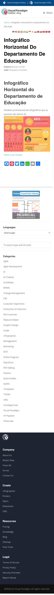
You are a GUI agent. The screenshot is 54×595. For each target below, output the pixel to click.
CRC (5, 298)
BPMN (6, 287)
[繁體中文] (49, 32)
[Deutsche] (13, 32)
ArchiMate (8, 282)
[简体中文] (46, 32)
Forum (6, 470)
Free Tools (8, 547)
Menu (49, 12)
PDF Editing (9, 367)
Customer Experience (13, 303)
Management (10, 341)
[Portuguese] (38, 32)
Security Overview (11, 572)
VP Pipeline (8, 415)
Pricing (6, 526)
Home (6, 22)
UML (5, 399)
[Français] (24, 32)
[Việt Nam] (43, 32)
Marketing (8, 346)
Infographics (13, 70)
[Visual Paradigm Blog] (14, 13)
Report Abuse (9, 577)
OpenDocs (8, 362)
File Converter (10, 314)
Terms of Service (11, 562)
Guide (6, 330)
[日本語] (32, 32)
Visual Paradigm (11, 410)
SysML (6, 383)
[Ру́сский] (41, 32)
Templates (23, 70)
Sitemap (7, 542)
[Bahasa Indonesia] (30, 32)
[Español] (19, 32)
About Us (7, 455)
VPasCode (8, 421)
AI (4, 271)
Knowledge (8, 531)
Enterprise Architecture (14, 309)
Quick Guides (9, 378)
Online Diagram (11, 357)
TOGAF (6, 394)
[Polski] (35, 32)
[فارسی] (21, 32)
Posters (7, 373)
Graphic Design (10, 325)
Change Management (14, 293)
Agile (5, 261)
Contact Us (8, 475)
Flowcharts (8, 506)
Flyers (5, 501)
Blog (5, 536)
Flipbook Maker (11, 319)
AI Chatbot (8, 277)
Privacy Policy (9, 567)
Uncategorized (10, 405)
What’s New (8, 460)
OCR (5, 351)
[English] (16, 32)
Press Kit (7, 465)
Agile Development (12, 266)
